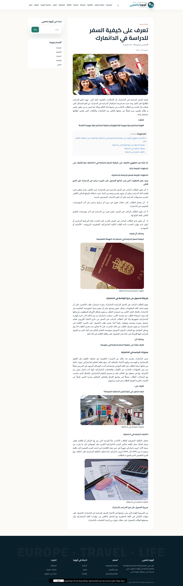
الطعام (36, 5)
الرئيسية (109, 5)
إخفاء (133, 133)
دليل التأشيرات (113, 569)
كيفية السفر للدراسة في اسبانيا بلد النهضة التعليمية (120, 239)
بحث (35, 29)
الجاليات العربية (46, 5)
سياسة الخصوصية (68, 581)
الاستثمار (62, 5)
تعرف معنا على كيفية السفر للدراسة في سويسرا (122, 345)
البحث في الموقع (51, 573)
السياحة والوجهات (111, 565)
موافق (58, 581)
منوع (30, 5)
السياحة (82, 5)
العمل (55, 5)
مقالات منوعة (144, 24)
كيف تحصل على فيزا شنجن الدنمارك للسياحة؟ (124, 391)
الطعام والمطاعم (112, 573)
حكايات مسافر (99, 5)
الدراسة (75, 5)
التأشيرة (90, 5)
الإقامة (59, 60)
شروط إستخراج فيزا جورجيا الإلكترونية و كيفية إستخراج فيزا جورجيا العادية (111, 125)
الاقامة (69, 5)
